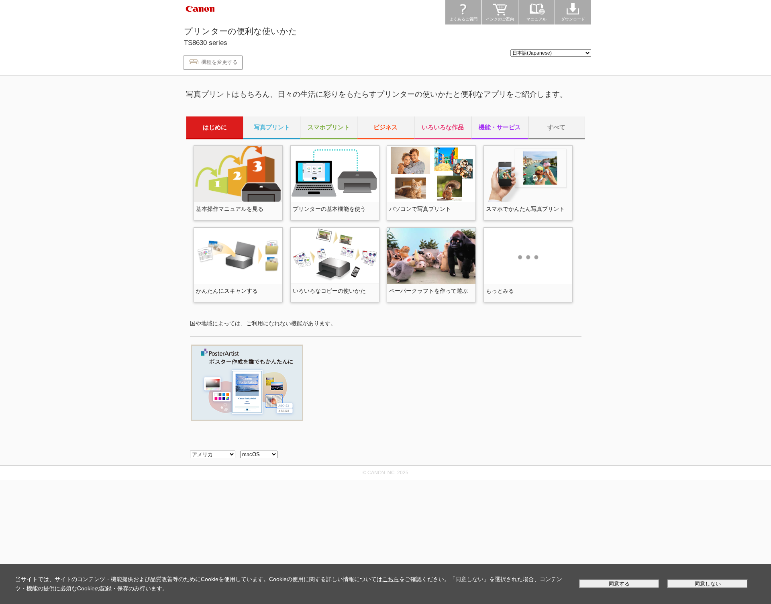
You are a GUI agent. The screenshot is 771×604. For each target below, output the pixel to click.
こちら (390, 579)
